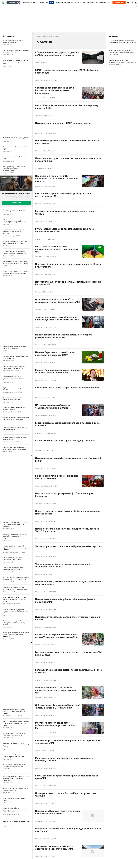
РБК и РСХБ (6, 246)
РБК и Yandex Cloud (9, 603)
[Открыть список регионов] (128, 2)
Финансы (38, 98)
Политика (6, 44)
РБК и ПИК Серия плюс (10, 392)
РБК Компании (7, 591)
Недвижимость (113, 54)
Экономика (6, 582)
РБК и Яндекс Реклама (9, 412)
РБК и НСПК (6, 360)
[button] (128, 2)
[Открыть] (16, 3)
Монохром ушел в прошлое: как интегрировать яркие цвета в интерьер (122, 51)
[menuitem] (29, 2)
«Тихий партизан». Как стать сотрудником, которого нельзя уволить (122, 61)
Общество (6, 173)
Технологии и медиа (9, 236)
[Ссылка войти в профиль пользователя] (136, 2)
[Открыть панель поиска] (132, 2)
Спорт (5, 66)
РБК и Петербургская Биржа (11, 552)
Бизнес (5, 275)
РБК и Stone (6, 161)
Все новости (8, 36)
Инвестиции (113, 45)
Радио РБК (11, 2)
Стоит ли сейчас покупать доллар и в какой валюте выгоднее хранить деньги (122, 41)
